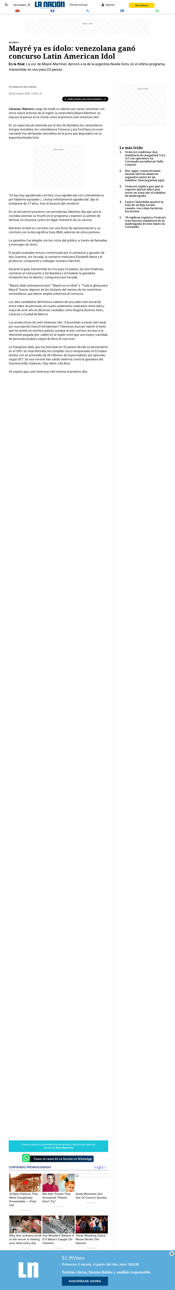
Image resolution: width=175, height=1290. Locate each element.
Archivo (14, 42)
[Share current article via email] (17, 10)
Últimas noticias (79, 5)
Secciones (20, 4)
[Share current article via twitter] (87, 10)
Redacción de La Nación (24, 87)
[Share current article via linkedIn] (122, 10)
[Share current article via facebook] (52, 10)
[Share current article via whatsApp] (158, 10)
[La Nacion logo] (50, 5)
